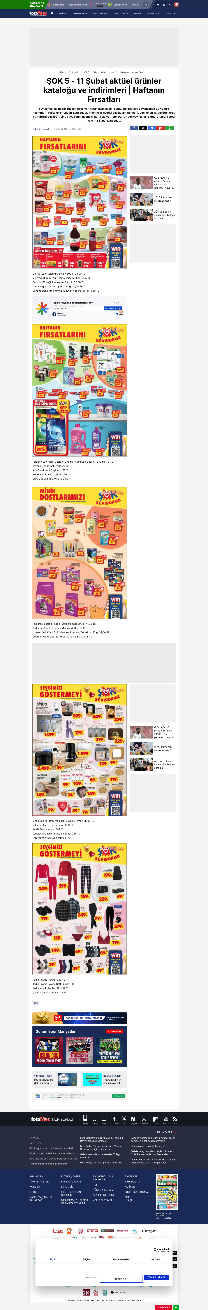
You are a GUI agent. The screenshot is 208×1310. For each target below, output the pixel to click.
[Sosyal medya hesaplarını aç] (170, 4)
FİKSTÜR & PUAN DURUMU (71, 1193)
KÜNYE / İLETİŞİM (103, 1189)
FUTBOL (34, 1191)
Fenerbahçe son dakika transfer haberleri (52, 1153)
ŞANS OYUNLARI (71, 1181)
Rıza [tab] (52, 1259)
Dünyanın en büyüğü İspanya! (148, 1146)
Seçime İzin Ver (91, 1277)
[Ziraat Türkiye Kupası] (176, 4)
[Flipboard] (160, 128)
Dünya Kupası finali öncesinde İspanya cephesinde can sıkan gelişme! (153, 1161)
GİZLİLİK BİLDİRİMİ (103, 1194)
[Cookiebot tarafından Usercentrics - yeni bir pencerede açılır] (156, 1250)
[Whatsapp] (169, 128)
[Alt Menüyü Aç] (52, 13)
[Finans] (79, 1018)
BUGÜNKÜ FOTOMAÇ (137, 1191)
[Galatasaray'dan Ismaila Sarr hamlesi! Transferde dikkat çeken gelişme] (79, 1050)
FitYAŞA (34, 1137)
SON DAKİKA (163, 1307)
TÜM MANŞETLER (39, 1181)
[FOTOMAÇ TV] (158, 4)
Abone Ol (118, 1096)
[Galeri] (164, 4)
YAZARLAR (35, 1186)
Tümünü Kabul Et (156, 1277)
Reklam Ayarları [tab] (121, 1259)
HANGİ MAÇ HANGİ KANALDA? (40, 1199)
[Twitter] (143, 128)
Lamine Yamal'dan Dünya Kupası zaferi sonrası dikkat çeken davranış (153, 1139)
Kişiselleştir (119, 1278)
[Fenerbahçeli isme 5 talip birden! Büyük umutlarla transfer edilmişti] (109, 1050)
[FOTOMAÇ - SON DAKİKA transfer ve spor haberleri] (38, 13)
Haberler (64, 72)
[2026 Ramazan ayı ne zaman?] (141, 199)
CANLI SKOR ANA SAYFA (36, 5)
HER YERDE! (62, 1119)
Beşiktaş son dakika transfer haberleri (51, 1148)
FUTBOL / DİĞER (70, 1176)
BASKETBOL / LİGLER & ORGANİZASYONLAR (74, 1202)
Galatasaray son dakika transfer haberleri (53, 1158)
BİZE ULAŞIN (129, 1199)
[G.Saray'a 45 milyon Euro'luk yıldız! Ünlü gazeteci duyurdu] (141, 183)
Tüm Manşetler (114, 1031)
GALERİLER (131, 1176)
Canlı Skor (35, 1143)
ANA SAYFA (36, 1176)
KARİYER (130, 1186)
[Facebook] (134, 128)
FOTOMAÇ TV (133, 1181)
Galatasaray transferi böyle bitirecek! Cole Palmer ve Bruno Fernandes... (152, 1153)
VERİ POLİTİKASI (102, 1200)
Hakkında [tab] (155, 1259)
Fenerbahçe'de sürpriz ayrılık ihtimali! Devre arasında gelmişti (101, 1139)
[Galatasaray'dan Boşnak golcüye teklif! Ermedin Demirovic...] (49, 1050)
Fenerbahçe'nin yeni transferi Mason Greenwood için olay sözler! (101, 1148)
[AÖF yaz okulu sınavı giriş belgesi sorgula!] (141, 215)
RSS (95, 1184)
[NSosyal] (152, 128)
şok (36, 1002)
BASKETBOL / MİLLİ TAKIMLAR (104, 1178)
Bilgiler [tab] (87, 1259)
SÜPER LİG (67, 1186)
